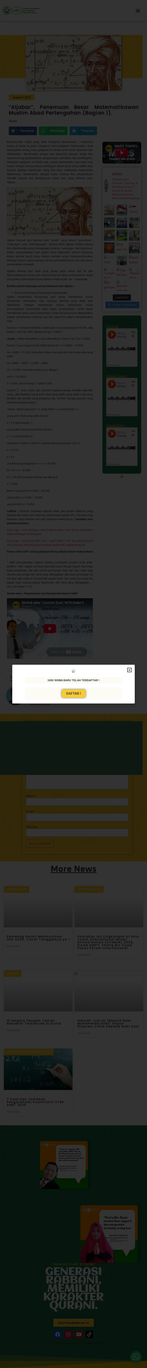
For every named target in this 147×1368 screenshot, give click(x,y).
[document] (73, 684)
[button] (129, 670)
